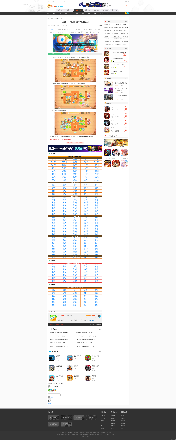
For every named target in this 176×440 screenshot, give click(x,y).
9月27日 (97, 164)
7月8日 (53, 180)
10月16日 (75, 162)
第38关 (75, 194)
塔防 (87, 320)
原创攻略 (103, 420)
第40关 (96, 194)
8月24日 (86, 171)
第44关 (86, 210)
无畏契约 (113, 120)
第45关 (96, 210)
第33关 (75, 193)
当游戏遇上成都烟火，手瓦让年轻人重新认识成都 (115, 38)
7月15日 (75, 179)
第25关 (96, 190)
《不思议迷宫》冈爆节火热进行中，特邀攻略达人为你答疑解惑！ (116, 34)
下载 (126, 109)
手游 (54, 18)
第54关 (86, 213)
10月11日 (64, 164)
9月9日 (64, 168)
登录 (126, 1)
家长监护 (103, 432)
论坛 (58, 1)
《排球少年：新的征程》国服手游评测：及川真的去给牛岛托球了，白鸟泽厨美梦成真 (121, 83)
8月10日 (86, 174)
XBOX (102, 423)
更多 (100, 329)
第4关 (85, 184)
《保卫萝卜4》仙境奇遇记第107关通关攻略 (85, 339)
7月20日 (54, 179)
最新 (49, 403)
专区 (62, 324)
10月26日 (96, 159)
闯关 (93, 320)
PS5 (102, 425)
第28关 (75, 191)
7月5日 (75, 180)
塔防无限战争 (59, 366)
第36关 (53, 194)
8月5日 (64, 176)
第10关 (96, 185)
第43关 (75, 210)
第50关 (96, 211)
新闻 (83, 13)
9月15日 (86, 167)
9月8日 (75, 168)
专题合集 (113, 425)
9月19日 (64, 167)
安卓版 (51, 324)
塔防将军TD (95, 376)
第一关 (53, 257)
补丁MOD (103, 418)
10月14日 (86, 162)
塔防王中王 (76, 376)
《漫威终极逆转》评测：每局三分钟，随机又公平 (121, 89)
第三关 (75, 257)
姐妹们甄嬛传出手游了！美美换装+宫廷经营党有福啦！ (116, 45)
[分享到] (55, 390)
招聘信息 (70, 432)
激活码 (122, 428)
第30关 (96, 191)
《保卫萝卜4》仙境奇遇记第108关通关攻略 (58, 342)
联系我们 (82, 432)
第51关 (53, 213)
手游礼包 (113, 423)
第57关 (64, 214)
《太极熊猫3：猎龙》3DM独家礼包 (118, 52)
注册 (128, 1)
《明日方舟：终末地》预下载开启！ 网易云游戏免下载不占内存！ (116, 25)
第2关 (64, 184)
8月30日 (97, 170)
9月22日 (86, 165)
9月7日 (86, 168)
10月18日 (53, 162)
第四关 (86, 257)
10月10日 (75, 164)
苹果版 (57, 324)
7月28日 (64, 177)
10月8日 (86, 164)
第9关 (85, 185)
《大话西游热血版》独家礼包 (117, 58)
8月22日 (54, 173)
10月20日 (86, 161)
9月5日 (53, 170)
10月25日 (53, 161)
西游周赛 (96, 180)
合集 (107, 13)
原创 (71, 13)
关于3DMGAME (63, 432)
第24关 (86, 190)
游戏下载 (103, 415)
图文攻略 (60, 18)
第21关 (53, 190)
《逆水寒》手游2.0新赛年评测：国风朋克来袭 (121, 96)
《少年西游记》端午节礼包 (116, 71)
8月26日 (64, 171)
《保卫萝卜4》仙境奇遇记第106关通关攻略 (58, 339)
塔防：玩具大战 (77, 356)
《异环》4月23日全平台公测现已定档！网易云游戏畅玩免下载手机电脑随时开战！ (116, 28)
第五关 (96, 257)
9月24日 (64, 165)
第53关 (75, 213)
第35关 (96, 193)
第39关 (86, 194)
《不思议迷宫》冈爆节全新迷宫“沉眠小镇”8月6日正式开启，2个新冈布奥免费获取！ (116, 42)
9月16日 (75, 167)
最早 (51, 403)
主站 (48, 1)
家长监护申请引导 (95, 432)
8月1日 (96, 176)
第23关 (75, 190)
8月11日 (75, 174)
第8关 (75, 185)
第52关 (64, 213)
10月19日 (96, 161)
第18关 (75, 188)
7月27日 (75, 177)
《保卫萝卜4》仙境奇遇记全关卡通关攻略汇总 (86, 336)
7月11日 (97, 179)
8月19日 (64, 173)
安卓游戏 (113, 415)
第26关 (53, 191)
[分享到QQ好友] (51, 390)
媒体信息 (88, 432)
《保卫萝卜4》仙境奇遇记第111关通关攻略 (85, 346)
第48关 (75, 211)
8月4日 (75, 176)
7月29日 (54, 177)
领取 (125, 54)
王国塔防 (76, 366)
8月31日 (86, 170)
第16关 (53, 188)
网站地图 (76, 432)
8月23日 (97, 171)
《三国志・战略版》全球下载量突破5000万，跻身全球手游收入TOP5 (116, 31)
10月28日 (75, 159)
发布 (49, 398)
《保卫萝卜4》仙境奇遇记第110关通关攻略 (58, 346)
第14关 (86, 187)
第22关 (64, 190)
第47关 (64, 211)
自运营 (64, 1)
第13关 (75, 187)
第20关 (96, 188)
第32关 (64, 193)
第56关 (53, 214)
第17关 (64, 188)
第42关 (64, 210)
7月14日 (86, 179)
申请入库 (114, 432)
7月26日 (86, 177)
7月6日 (64, 180)
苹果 (60, 13)
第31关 (53, 193)
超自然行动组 (114, 114)
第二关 (64, 257)
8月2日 (86, 176)
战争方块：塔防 (95, 356)
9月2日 (64, 170)
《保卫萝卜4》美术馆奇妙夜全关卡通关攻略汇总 (59, 332)
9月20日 (54, 167)
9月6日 (96, 168)
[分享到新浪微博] (53, 390)
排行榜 (101, 13)
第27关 (64, 191)
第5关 (96, 184)
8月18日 (75, 173)
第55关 (96, 213)
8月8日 (53, 176)
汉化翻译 (109, 432)
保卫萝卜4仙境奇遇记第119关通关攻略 (57, 336)
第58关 (75, 214)
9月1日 (75, 170)
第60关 (96, 214)
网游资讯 (123, 415)
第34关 (86, 193)
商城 (53, 1)
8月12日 (64, 174)
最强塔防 (58, 356)
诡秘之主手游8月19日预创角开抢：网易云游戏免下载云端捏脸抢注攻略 (116, 36)
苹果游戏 (113, 418)
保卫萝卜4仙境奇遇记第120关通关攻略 (84, 332)
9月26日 (54, 165)
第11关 (53, 187)
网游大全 (123, 423)
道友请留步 (114, 127)
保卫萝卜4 (53, 30)
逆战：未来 (114, 107)
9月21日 (97, 165)
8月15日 (54, 174)
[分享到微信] (49, 390)
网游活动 (123, 420)
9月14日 (97, 167)
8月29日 (54, 171)
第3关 (75, 184)
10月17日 (64, 162)
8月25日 (75, 171)
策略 (90, 320)
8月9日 (96, 174)
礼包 (66, 13)
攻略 (77, 13)
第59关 (86, 214)
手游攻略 (113, 420)
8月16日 (97, 173)
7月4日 (86, 180)
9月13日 (54, 168)
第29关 (86, 191)
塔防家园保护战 (59, 376)
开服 (95, 13)
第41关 (53, 210)
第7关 (64, 185)
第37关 (64, 194)
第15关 (96, 187)
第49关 (86, 211)
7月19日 (64, 179)
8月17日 (86, 173)
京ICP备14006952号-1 (62, 434)
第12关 (64, 187)
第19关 (86, 188)
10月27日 (86, 159)
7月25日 (97, 177)
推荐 (48, 13)
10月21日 (75, 161)
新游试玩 (123, 425)
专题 (89, 13)
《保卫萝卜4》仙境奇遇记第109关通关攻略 (85, 342)
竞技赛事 (123, 418)
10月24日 (64, 161)
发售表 (102, 428)
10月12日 (53, 164)
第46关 (53, 211)
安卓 (54, 13)
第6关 (53, 185)
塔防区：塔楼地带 (96, 366)
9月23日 (75, 165)
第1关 (53, 184)
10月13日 (96, 162)
